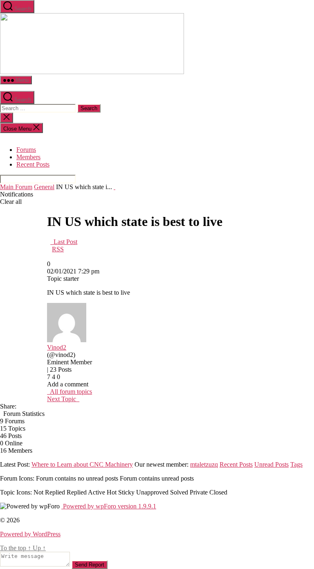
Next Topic (63, 398)
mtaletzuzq (204, 464)
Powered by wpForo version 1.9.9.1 (108, 506)
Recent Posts (32, 164)
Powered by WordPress (30, 534)
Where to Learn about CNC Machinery (82, 464)
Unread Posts (271, 464)
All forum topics (69, 391)
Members (28, 157)
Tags (296, 464)
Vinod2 (56, 347)
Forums (26, 149)
